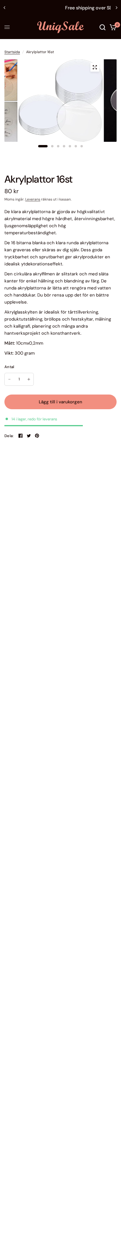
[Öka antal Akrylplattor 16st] (28, 379)
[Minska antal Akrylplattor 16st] (9, 379)
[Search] (102, 27)
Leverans (32, 199)
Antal (9, 366)
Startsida (12, 52)
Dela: (9, 436)
